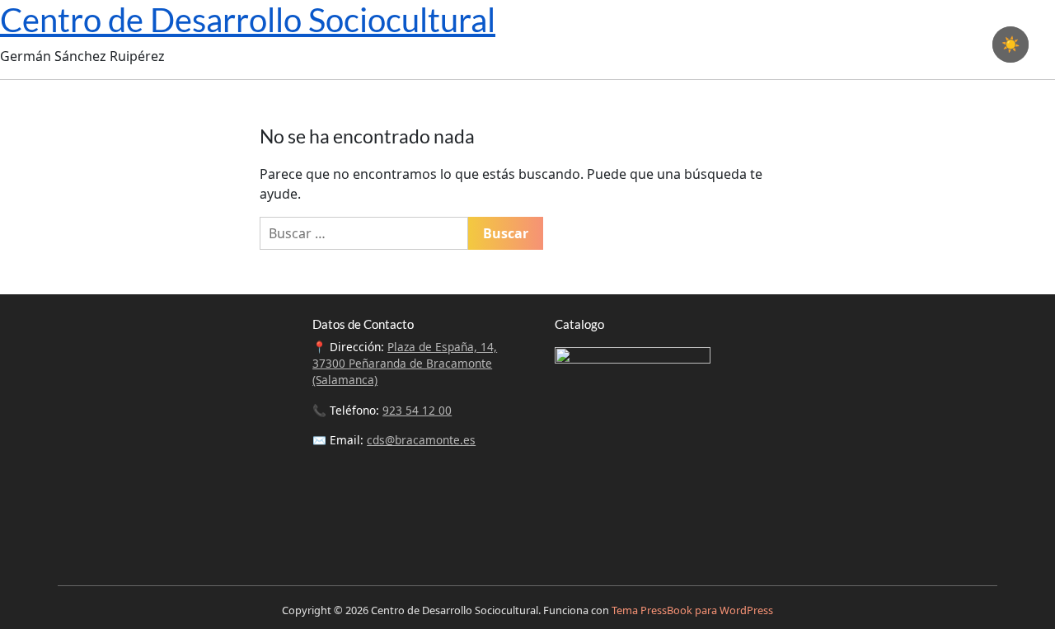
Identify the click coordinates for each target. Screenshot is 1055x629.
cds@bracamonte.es (421, 440)
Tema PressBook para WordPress (692, 610)
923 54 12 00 (417, 410)
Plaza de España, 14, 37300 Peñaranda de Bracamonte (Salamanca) (404, 363)
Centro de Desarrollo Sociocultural (247, 20)
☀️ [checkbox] (1010, 44)
